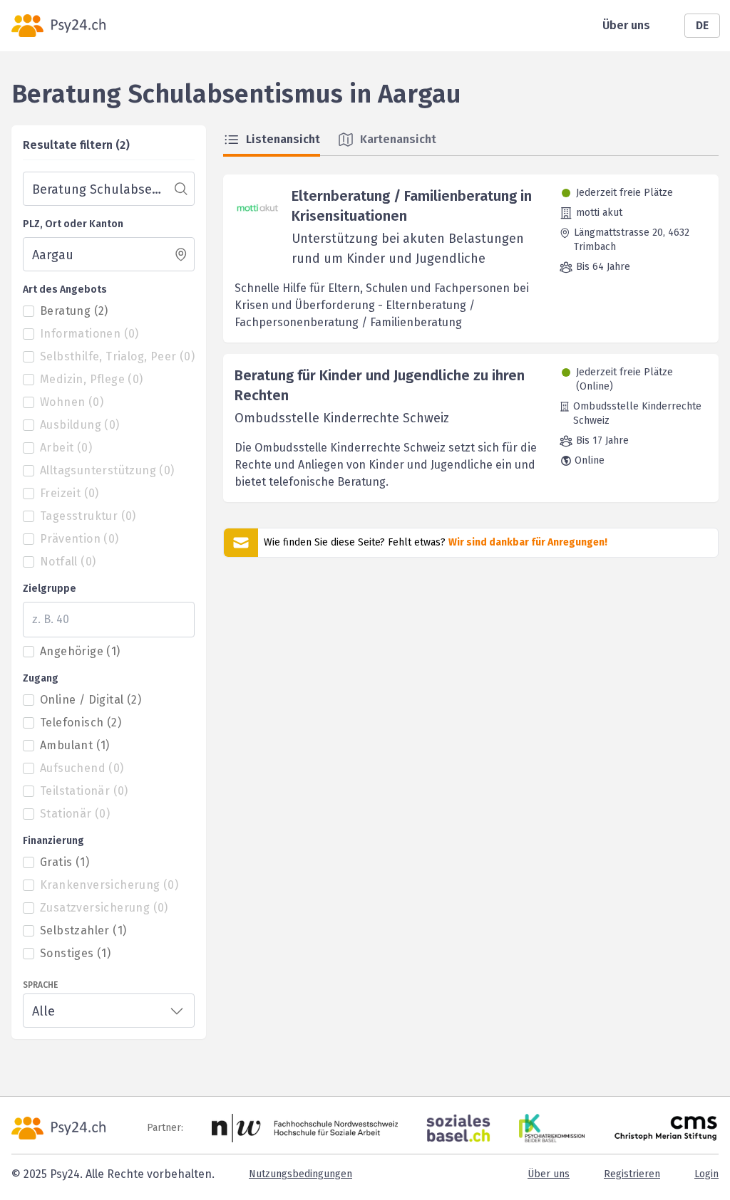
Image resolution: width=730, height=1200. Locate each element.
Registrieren (632, 1174)
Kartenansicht (398, 139)
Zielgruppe (49, 589)
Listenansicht (283, 139)
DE (702, 25)
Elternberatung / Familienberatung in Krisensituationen (412, 205)
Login (706, 1174)
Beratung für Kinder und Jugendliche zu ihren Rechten (380, 385)
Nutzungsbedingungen (300, 1174)
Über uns (626, 25)
